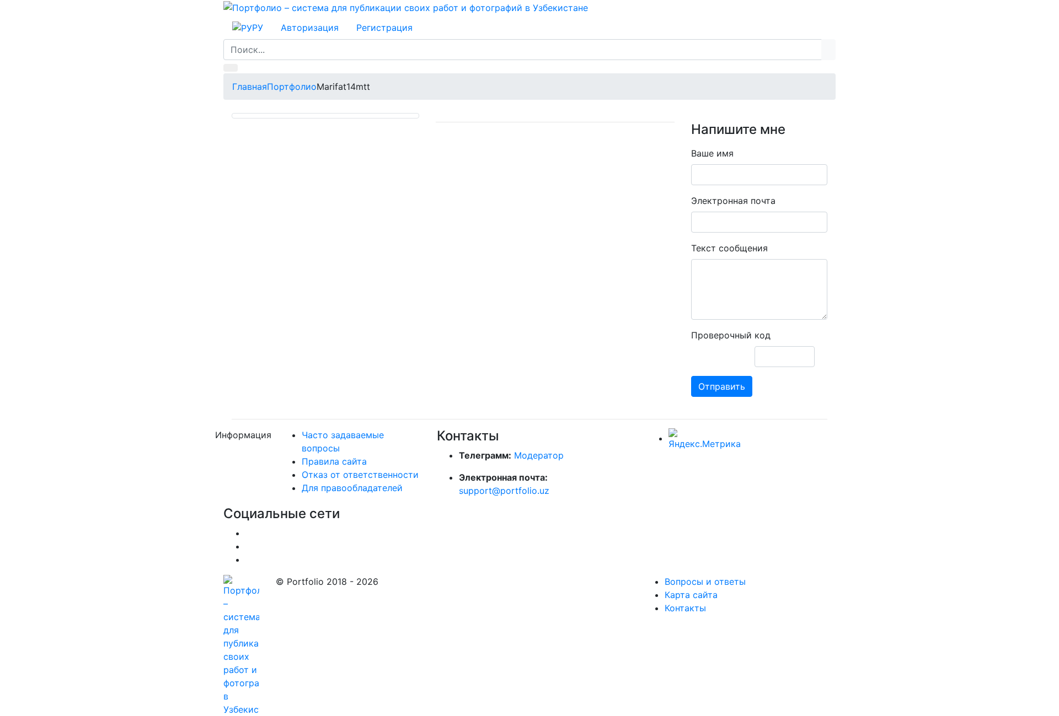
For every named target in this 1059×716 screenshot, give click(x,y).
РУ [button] (257, 27)
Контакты (685, 607)
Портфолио (292, 86)
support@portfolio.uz (504, 490)
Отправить (721, 386)
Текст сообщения (729, 248)
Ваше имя (712, 153)
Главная (249, 86)
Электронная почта (733, 200)
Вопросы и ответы (705, 581)
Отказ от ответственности (360, 474)
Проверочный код (731, 335)
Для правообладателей (352, 487)
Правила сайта (334, 461)
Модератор (539, 455)
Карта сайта (691, 594)
